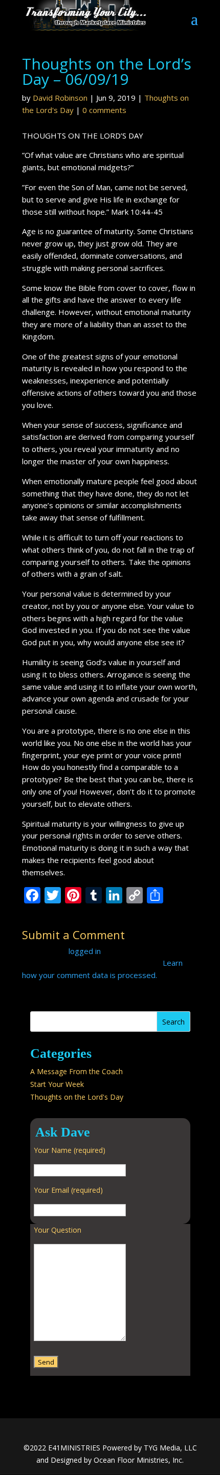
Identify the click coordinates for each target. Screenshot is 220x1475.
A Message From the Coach (76, 1071)
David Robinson (60, 98)
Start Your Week (57, 1084)
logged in (85, 951)
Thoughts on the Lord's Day (76, 1097)
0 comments (104, 110)
